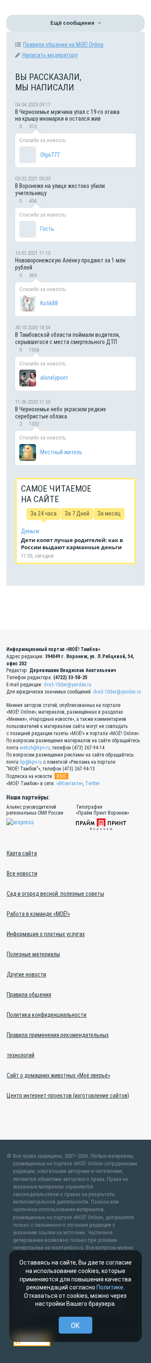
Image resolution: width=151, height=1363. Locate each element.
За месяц (109, 513)
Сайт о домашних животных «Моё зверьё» (58, 1075)
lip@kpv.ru (31, 762)
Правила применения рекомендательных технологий (58, 1045)
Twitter (92, 783)
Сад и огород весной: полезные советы (55, 893)
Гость (47, 228)
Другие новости (26, 974)
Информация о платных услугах (46, 934)
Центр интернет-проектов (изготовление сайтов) (68, 1095)
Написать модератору (50, 55)
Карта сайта (22, 853)
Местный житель (61, 452)
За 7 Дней (77, 513)
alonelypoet (54, 377)
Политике (109, 1287)
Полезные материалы (33, 954)
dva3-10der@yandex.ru (67, 685)
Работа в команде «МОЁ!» (38, 913)
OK (75, 1325)
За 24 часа (43, 513)
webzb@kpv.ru (35, 748)
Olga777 (50, 154)
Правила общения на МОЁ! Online (63, 44)
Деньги (30, 531)
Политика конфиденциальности (46, 1014)
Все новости (22, 873)
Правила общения (29, 994)
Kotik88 (49, 303)
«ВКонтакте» (69, 783)
